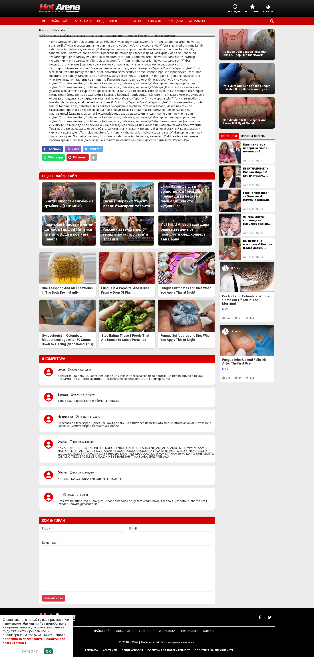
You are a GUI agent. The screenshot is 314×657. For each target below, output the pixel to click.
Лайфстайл (58, 30)
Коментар (50, 542)
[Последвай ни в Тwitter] (270, 617)
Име (46, 528)
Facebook (54, 149)
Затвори (30, 651)
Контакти (109, 650)
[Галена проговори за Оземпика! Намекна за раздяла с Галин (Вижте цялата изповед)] (230, 201)
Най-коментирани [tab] (253, 136)
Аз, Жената (167, 630)
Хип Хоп (209, 630)
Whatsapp (55, 157)
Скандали (147, 630)
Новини (43, 30)
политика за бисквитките (23, 639)
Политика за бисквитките (214, 650)
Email (133, 528)
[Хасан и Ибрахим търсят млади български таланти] (127, 197)
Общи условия (132, 650)
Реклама (91, 650)
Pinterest (80, 157)
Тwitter (95, 149)
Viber (75, 149)
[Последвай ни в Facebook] (260, 617)
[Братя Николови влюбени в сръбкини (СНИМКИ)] (69, 197)
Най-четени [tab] (229, 136)
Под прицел (189, 630)
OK (48, 651)
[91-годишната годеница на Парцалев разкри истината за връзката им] (230, 225)
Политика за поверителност (168, 650)
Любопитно (125, 630)
